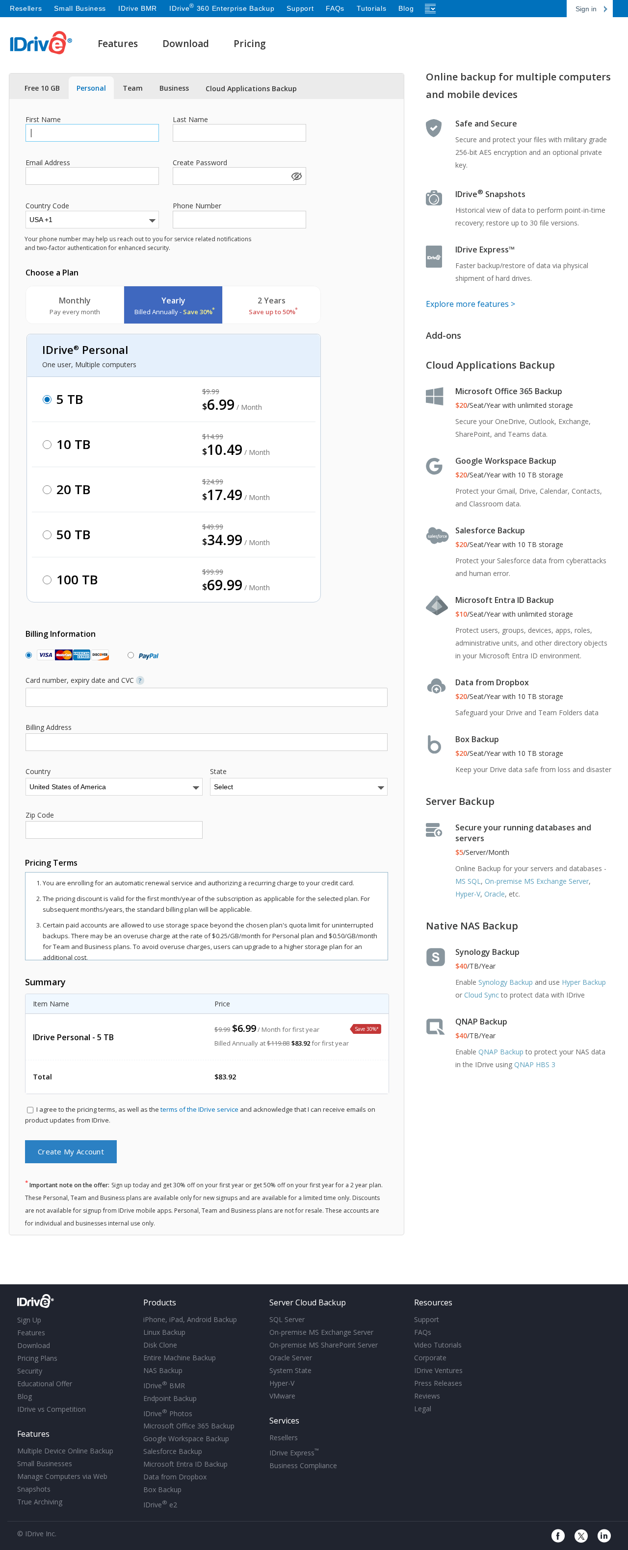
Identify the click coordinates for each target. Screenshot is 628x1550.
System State (290, 1370)
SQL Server (287, 1319)
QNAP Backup (481, 1021)
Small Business (80, 8)
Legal (422, 1408)
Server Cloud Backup (307, 1302)
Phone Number (197, 205)
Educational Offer (44, 1383)
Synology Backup (487, 952)
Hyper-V (467, 894)
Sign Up (29, 1320)
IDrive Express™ (485, 249)
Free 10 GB (42, 88)
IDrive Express (294, 1452)
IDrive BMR (137, 8)
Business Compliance (303, 1465)
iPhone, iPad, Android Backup (190, 1319)
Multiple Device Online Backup (65, 1450)
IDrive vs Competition (51, 1409)
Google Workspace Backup (505, 460)
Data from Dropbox (492, 682)
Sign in (586, 9)
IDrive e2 (160, 1504)
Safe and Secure (486, 123)
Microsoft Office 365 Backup (508, 391)
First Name (43, 119)
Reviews (427, 1395)
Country (38, 771)
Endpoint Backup (170, 1398)
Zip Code (40, 815)
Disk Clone (160, 1345)
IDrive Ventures (438, 1370)
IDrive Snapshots (490, 194)
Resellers (26, 8)
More (430, 8)
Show (296, 176)
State (218, 771)
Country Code (47, 205)
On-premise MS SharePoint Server (323, 1345)
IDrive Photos (167, 1412)
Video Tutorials (438, 1345)
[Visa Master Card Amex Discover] (70, 655)
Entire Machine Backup (179, 1357)
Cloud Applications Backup (251, 88)
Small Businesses (44, 1463)
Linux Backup (164, 1332)
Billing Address (49, 727)
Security (29, 1370)
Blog (406, 8)
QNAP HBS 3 (534, 1064)
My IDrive (76, 1301)
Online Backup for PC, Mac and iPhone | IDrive (41, 42)
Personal (91, 88)
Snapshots (34, 1489)
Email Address (48, 162)
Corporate (430, 1357)
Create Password (200, 162)
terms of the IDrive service (199, 1109)
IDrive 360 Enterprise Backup (221, 8)
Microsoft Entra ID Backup (504, 600)
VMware (282, 1395)
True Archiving (39, 1501)
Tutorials (371, 8)
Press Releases (438, 1383)
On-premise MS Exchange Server (537, 881)
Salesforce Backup (490, 530)
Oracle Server (290, 1357)
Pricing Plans (37, 1358)
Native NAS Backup (472, 925)
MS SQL (468, 881)
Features (118, 43)
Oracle (494, 894)
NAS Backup (163, 1370)
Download (185, 43)
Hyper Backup (584, 982)
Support (300, 8)
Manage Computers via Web (62, 1476)
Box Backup (477, 739)
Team (133, 88)
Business (174, 88)
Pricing (250, 43)
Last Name (190, 119)
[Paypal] (146, 655)
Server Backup (460, 801)
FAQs (335, 8)
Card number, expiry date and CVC (84, 680)
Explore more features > (470, 304)
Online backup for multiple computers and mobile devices (518, 85)
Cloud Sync (481, 995)
